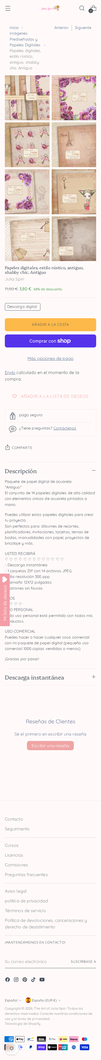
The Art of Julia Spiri (50, 1008)
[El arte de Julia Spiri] (50, 8)
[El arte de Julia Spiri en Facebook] (8, 980)
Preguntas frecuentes (26, 874)
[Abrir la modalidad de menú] (7, 8)
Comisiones (16, 864)
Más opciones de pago (50, 358)
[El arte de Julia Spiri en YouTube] (42, 980)
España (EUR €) (44, 1000)
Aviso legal (16, 891)
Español (11, 1000)
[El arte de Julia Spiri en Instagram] (16, 980)
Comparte (22, 448)
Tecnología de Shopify (22, 1024)
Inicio (14, 27)
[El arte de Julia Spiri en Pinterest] (25, 980)
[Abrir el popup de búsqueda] (81, 8)
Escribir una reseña (50, 745)
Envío (10, 372)
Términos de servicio (25, 910)
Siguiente (83, 27)
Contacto (14, 819)
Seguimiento (17, 828)
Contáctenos (64, 428)
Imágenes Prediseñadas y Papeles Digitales (25, 39)
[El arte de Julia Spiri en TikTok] (34, 980)
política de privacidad (26, 900)
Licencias (14, 855)
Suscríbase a (83, 962)
